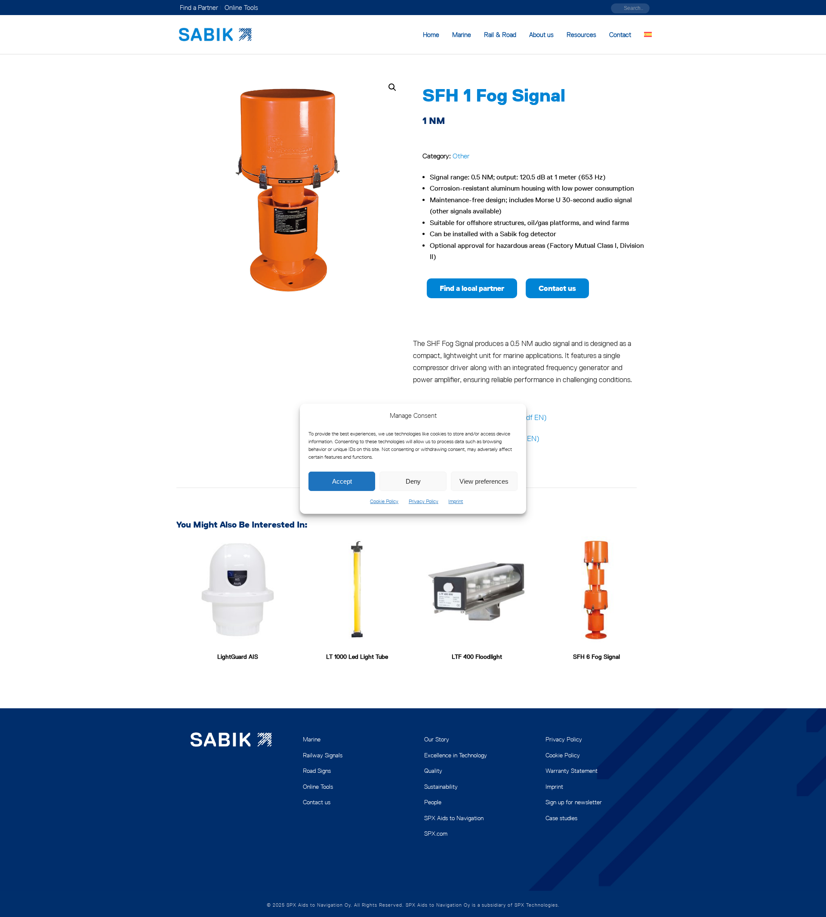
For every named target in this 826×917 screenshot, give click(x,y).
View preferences (484, 481)
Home (431, 35)
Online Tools (318, 786)
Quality (433, 771)
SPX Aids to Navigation (454, 818)
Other (461, 156)
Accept (342, 481)
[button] (392, 87)
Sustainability (441, 786)
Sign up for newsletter (574, 802)
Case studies (561, 818)
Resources (581, 35)
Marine (461, 35)
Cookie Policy (384, 501)
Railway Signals (322, 755)
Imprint (455, 501)
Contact (620, 35)
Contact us (316, 802)
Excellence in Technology (455, 755)
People (432, 802)
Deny (413, 481)
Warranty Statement (572, 771)
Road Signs (317, 771)
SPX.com (435, 833)
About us (541, 35)
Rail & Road (500, 35)
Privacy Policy (423, 501)
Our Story (436, 739)
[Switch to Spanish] (648, 35)
